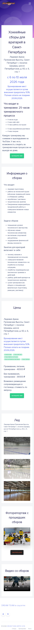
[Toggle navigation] (29, 3)
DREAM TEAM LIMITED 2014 (16, 626)
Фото (29, 628)
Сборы (14, 628)
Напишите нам (17, 156)
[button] (6, 536)
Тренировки (22, 628)
